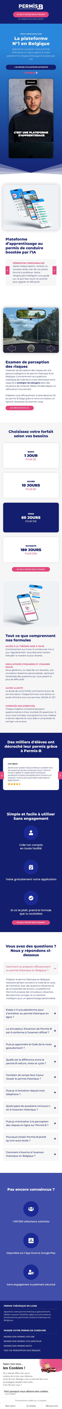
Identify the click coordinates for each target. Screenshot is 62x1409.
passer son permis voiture (19, 1337)
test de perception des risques (22, 1350)
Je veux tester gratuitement (31, 14)
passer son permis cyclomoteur (22, 1341)
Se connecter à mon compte (31, 19)
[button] (7, 270)
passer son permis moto (18, 1346)
